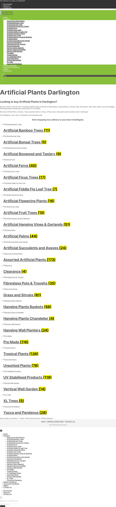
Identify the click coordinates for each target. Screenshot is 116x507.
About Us (6, 6)
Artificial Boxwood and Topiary (18, 26)
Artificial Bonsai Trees (14, 24)
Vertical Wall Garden (14, 60)
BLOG (43, 421)
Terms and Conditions (11, 67)
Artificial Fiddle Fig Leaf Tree (17, 32)
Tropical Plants (12, 55)
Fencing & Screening (14, 42)
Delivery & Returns (10, 65)
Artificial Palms (12, 39)
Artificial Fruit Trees (14, 35)
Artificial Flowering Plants (16, 33)
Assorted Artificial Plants (16, 21)
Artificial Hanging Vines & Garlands (19, 37)
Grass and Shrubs (13, 46)
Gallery (5, 69)
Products (6, 19)
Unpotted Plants (13, 58)
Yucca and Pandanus (14, 64)
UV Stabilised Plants (14, 56)
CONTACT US (70, 421)
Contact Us (7, 8)
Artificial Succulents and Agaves (18, 40)
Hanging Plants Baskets (15, 48)
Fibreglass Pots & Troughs (16, 44)
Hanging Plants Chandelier (16, 49)
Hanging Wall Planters (14, 51)
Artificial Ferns (12, 28)
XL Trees (10, 62)
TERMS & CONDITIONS (55, 421)
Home (5, 17)
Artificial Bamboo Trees (15, 23)
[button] (3, 74)
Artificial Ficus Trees (14, 30)
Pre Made (10, 53)
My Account (7, 4)
